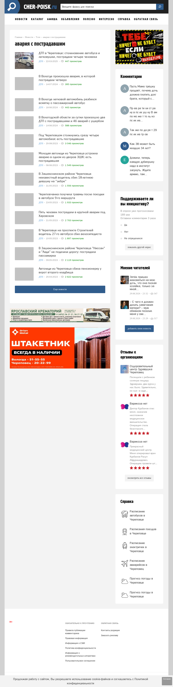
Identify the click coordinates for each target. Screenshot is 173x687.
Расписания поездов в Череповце (143, 531)
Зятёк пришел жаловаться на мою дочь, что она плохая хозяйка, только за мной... (143, 283)
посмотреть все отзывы (139, 478)
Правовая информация (76, 638)
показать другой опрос (139, 247)
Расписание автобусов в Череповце (137, 515)
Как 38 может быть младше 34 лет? (142, 146)
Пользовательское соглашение (80, 661)
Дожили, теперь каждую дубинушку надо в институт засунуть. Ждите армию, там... (142, 166)
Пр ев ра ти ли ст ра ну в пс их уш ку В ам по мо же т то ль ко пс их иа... (143, 114)
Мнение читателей (135, 268)
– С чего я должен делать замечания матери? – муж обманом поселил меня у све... (141, 307)
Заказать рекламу (109, 635)
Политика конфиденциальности (80, 648)
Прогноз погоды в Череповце (141, 580)
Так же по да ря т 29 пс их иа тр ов (143, 132)
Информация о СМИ (75, 643)
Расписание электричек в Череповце (138, 547)
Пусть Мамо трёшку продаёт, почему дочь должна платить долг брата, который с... (144, 92)
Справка (126, 501)
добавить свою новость (139, 328)
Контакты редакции (110, 630)
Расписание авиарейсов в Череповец (138, 565)
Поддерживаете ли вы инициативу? (136, 201)
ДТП (41, 61)
